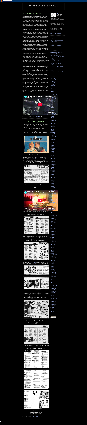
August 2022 (53, 253)
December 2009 (53, 136)
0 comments (37, 116)
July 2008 (52, 117)
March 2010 (53, 139)
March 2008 (53, 114)
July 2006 (52, 91)
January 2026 (53, 302)
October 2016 (53, 173)
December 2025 (53, 301)
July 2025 (52, 297)
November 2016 (53, 174)
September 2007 (54, 110)
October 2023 (53, 270)
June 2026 (52, 310)
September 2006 (54, 94)
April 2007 (52, 104)
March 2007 (53, 103)
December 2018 (53, 206)
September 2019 (54, 215)
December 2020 (53, 231)
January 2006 (53, 82)
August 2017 (53, 187)
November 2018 (53, 205)
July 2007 (52, 108)
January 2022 (53, 244)
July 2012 (52, 154)
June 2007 (52, 107)
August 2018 (53, 202)
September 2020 (54, 227)
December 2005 (53, 81)
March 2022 (53, 246)
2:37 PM (32, 116)
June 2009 (52, 129)
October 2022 (53, 256)
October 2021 (53, 240)
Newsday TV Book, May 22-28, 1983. (57, 56)
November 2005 (53, 79)
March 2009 (53, 126)
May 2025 (52, 295)
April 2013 (52, 155)
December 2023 (53, 273)
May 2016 (52, 167)
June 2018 (52, 199)
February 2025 (53, 291)
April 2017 (52, 181)
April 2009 (52, 127)
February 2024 (53, 276)
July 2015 (52, 162)
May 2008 (52, 116)
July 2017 (52, 186)
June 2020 (52, 225)
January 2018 (53, 192)
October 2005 (53, 78)
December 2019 (53, 219)
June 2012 (52, 152)
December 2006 (53, 98)
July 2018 (52, 200)
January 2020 (53, 221)
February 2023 (53, 262)
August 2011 (53, 148)
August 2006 (53, 92)
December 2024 (53, 288)
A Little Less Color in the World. (56, 52)
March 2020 (53, 224)
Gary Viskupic (33, 262)
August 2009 (53, 132)
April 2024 (52, 279)
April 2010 (52, 141)
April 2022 (52, 247)
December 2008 (53, 122)
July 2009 (52, 130)
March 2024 (53, 278)
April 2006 (52, 87)
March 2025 (53, 292)
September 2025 (54, 298)
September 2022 (54, 254)
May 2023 (52, 266)
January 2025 (53, 289)
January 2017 (53, 177)
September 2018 (54, 203)
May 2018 (52, 197)
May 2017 (52, 183)
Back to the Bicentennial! (55, 55)
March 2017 (53, 180)
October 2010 (53, 143)
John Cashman (36, 158)
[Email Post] (41, 116)
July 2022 (52, 251)
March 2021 (53, 235)
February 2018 (53, 193)
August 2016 (53, 170)
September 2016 (54, 171)
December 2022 (53, 259)
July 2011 (52, 146)
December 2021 (53, 243)
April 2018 (52, 196)
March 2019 (53, 209)
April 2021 (52, 237)
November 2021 (53, 241)
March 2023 (53, 263)
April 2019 (52, 211)
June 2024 (52, 282)
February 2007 (53, 101)
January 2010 (53, 138)
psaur (58, 13)
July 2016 (52, 168)
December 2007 (53, 113)
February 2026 (53, 304)
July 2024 (52, 283)
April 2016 (52, 165)
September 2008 (54, 119)
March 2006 (53, 85)
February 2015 (53, 161)
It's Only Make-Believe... (55, 53)
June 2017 (52, 184)
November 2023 (53, 272)
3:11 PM (32, 416)
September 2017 (54, 189)
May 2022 (52, 248)
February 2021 (53, 234)
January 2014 (53, 158)
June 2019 (52, 212)
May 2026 (52, 308)
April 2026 (52, 307)
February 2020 (53, 222)
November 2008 (53, 120)
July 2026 (52, 311)
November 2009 (53, 135)
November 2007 (53, 111)
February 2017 (53, 178)
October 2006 (53, 95)
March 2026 (53, 305)
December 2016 (53, 176)
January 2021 (53, 232)
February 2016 (53, 164)
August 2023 (53, 269)
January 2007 (53, 100)
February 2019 (53, 208)
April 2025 (52, 294)
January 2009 (53, 123)
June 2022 (52, 250)
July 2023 (52, 267)
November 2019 (53, 218)
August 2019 (53, 213)
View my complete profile (56, 33)
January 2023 (53, 260)
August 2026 (53, 313)
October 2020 (53, 228)
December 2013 (53, 157)
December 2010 (53, 145)
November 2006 (53, 97)
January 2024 (53, 275)
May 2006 (52, 88)
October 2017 (53, 190)
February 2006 (53, 84)
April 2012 (52, 149)
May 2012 (52, 151)
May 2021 (52, 238)
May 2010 (52, 142)
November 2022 (53, 257)
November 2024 (53, 286)
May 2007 (52, 106)
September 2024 (54, 285)
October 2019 (53, 216)
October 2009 (53, 133)
